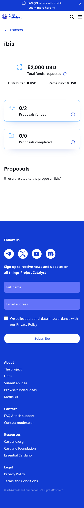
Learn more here (40, 8)
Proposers (16, 29)
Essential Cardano (18, 455)
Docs (8, 376)
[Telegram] (9, 254)
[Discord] (50, 254)
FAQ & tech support (19, 415)
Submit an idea (15, 383)
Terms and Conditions (21, 481)
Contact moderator (19, 422)
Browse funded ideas (20, 390)
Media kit (11, 397)
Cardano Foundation (20, 448)
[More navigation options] (80, 17)
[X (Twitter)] (23, 254)
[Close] (80, 3)
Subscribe (42, 338)
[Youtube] (37, 254)
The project (13, 369)
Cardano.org (14, 441)
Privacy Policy (14, 474)
